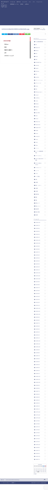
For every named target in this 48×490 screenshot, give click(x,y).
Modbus (40, 103)
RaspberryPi (40, 127)
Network (40, 106)
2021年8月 (40, 284)
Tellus (40, 145)
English (40, 68)
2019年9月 (40, 349)
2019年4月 (40, 364)
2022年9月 (40, 246)
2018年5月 (40, 397)
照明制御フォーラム (14, 4)
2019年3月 (40, 367)
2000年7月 (40, 459)
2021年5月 (40, 293)
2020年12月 (40, 308)
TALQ (40, 142)
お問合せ (27, 4)
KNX (34, 1)
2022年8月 (40, 249)
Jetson (40, 86)
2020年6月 (40, 326)
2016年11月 (40, 444)
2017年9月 (40, 420)
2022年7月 (40, 252)
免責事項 (13, 482)
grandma (40, 77)
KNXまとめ (12, 1)
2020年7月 (40, 323)
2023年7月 (40, 225)
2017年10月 (40, 417)
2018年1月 (40, 409)
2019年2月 (40, 370)
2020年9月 (40, 317)
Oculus (40, 118)
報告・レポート (40, 185)
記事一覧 (18, 1)
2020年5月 (40, 329)
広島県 (40, 191)
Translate (43, 29)
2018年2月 (40, 406)
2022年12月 (40, 240)
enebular (40, 65)
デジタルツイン (40, 167)
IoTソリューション (40, 80)
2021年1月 (40, 305)
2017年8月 (40, 423)
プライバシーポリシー (6, 482)
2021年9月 (40, 281)
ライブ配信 (40, 176)
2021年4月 (40, 296)
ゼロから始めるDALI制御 (40, 159)
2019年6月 (40, 358)
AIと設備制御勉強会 (40, 41)
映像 (40, 197)
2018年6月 (40, 394)
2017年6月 (40, 429)
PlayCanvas (39, 1)
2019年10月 (40, 346)
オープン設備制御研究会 (40, 152)
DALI (30, 1)
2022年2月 (40, 266)
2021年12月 (40, 272)
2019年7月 (40, 355)
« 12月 (35, 473)
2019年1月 (40, 373)
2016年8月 (40, 447)
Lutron (40, 100)
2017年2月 (40, 441)
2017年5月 (40, 432)
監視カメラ (40, 203)
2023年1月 (40, 237)
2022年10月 (40, 243)
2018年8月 (40, 388)
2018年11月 (40, 379)
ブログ (40, 173)
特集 (40, 200)
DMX (40, 59)
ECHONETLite (40, 62)
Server (40, 133)
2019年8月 (40, 352)
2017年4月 (40, 435)
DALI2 (40, 56)
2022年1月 (40, 269)
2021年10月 (40, 278)
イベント (40, 148)
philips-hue (40, 121)
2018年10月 (40, 382)
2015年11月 (40, 456)
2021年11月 (40, 275)
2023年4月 (40, 234)
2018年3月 (40, 403)
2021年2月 (40, 302)
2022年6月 (40, 255)
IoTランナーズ (40, 83)
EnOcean (40, 71)
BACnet (40, 50)
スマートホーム (40, 155)
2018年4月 (40, 400)
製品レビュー (40, 206)
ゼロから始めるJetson (40, 164)
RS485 (40, 130)
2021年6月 (40, 290)
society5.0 (40, 136)
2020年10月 (40, 314)
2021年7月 (40, 287)
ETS (40, 74)
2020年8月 (40, 320)
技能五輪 (40, 194)
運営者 (21, 4)
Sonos (40, 139)
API (40, 44)
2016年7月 (40, 450)
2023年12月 (40, 222)
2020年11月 (40, 311)
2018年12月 (40, 376)
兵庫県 (40, 182)
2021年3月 (40, 299)
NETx (40, 109)
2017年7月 (40, 426)
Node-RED (24, 1)
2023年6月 (40, 228)
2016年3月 (40, 453)
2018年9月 (40, 385)
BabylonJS (40, 47)
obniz (40, 115)
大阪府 (40, 188)
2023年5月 (40, 231)
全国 (40, 179)
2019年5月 (40, 361)
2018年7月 (40, 391)
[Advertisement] (24, 17)
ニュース (40, 170)
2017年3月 (40, 438)
